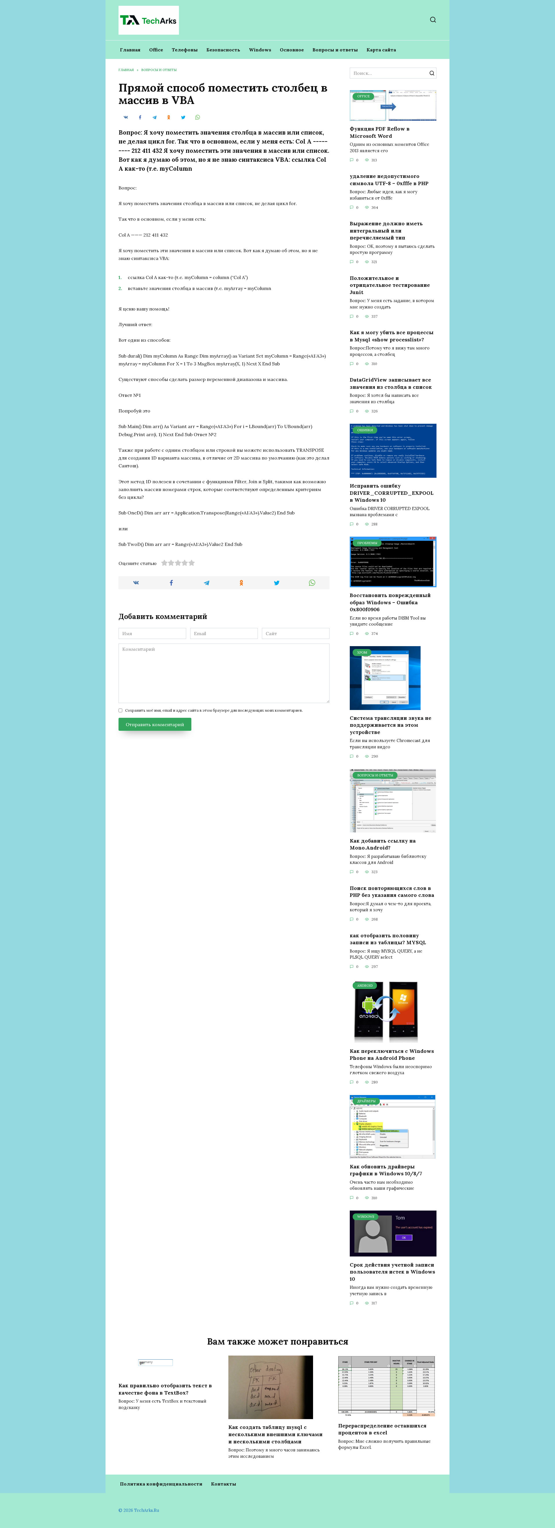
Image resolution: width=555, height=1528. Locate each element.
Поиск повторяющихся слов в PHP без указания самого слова (392, 891)
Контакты (223, 1484)
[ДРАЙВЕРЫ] (392, 1155)
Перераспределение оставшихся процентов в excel (382, 1429)
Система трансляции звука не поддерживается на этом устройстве (390, 725)
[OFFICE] (393, 117)
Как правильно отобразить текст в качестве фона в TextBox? (165, 1389)
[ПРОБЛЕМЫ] (393, 584)
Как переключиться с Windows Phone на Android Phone (392, 1054)
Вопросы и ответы (335, 50)
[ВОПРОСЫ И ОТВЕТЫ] (393, 829)
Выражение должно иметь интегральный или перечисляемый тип (386, 230)
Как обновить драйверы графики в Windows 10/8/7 (386, 1170)
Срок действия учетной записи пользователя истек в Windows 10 (392, 1271)
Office (156, 50)
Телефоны (185, 50)
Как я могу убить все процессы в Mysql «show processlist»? (392, 336)
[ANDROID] (386, 1039)
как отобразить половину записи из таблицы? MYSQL (388, 939)
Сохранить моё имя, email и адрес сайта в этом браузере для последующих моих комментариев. (214, 710)
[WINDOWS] (393, 1253)
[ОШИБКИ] (393, 474)
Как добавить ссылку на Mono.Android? (383, 844)
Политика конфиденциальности (161, 1484)
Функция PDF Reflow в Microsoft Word (380, 132)
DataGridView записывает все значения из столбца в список (391, 383)
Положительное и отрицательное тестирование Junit (390, 284)
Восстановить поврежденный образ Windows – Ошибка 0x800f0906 (390, 602)
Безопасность (223, 50)
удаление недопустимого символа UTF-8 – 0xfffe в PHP (389, 180)
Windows (260, 50)
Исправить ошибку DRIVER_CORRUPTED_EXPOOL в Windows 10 (392, 492)
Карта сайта (381, 50)
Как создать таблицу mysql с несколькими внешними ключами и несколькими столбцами (275, 1434)
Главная (130, 50)
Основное (292, 50)
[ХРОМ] (385, 706)
